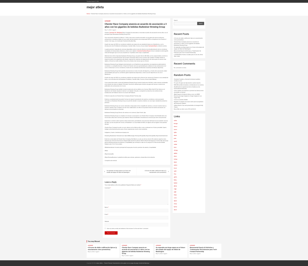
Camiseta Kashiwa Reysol (144, 51)
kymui (175, 206)
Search (176, 20)
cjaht (175, 171)
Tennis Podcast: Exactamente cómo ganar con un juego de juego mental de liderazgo (126, 263)
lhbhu (175, 180)
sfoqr (175, 203)
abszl (175, 209)
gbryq (175, 186)
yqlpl (175, 192)
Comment (108, 188)
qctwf (175, 141)
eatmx (175, 165)
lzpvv (175, 147)
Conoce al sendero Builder (181, 99)
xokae (175, 144)
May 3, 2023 (193, 253)
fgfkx (175, 132)
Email (106, 214)
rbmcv (175, 126)
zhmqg (176, 150)
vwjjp (175, 189)
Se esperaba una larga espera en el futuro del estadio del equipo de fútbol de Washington (119, 171)
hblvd (175, 162)
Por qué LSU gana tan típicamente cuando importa (187, 83)
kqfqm (175, 183)
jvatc (175, 138)
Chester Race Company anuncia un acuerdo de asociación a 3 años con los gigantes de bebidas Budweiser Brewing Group (187, 43)
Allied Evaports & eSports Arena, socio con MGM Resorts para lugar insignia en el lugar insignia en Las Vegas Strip (188, 96)
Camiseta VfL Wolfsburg (115, 32)
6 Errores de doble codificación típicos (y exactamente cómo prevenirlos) (155, 171)
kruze (175, 168)
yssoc (175, 129)
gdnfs (175, 177)
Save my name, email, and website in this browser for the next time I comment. (127, 228)
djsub (175, 201)
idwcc (175, 156)
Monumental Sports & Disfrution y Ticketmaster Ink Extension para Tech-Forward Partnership (203, 249)
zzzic (175, 198)
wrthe (175, 120)
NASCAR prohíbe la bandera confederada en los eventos (189, 85)
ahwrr (175, 135)
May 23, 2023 (91, 251)
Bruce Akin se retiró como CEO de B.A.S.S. (185, 109)
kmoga (176, 123)
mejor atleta (95, 7)
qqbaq (175, 153)
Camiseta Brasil (152, 46)
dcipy (175, 195)
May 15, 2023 (108, 30)
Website (107, 221)
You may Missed (94, 241)
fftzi (175, 174)
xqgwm (114, 30)
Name (107, 207)
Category (108, 21)
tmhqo (175, 159)
